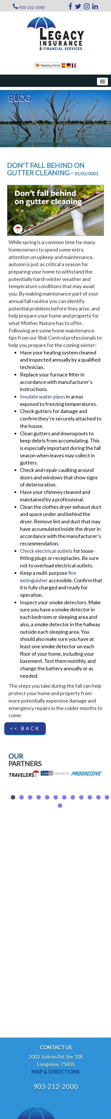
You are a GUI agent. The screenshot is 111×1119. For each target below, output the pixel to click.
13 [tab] (60, 806)
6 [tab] (55, 797)
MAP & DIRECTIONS (56, 1071)
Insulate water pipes (42, 396)
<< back (25, 728)
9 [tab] (81, 797)
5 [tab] (47, 797)
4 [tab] (38, 797)
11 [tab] (98, 797)
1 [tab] (13, 797)
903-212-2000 (32, 7)
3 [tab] (30, 797)
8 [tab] (72, 797)
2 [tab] (21, 797)
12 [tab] (107, 797)
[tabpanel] (24, 791)
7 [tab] (64, 797)
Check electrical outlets (46, 551)
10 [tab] (89, 797)
